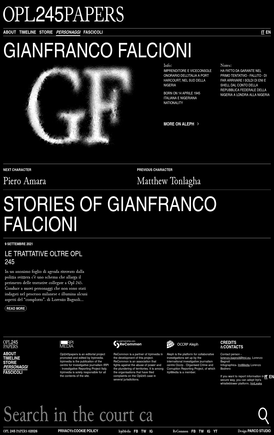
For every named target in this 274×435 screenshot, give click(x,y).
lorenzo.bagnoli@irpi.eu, (235, 358)
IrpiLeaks (256, 383)
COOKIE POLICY (86, 430)
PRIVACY (64, 430)
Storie (46, 32)
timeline (27, 32)
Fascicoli (93, 32)
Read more (16, 308)
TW (143, 431)
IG (151, 431)
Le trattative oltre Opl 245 (43, 257)
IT (262, 32)
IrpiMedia (244, 365)
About (9, 32)
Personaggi (68, 32)
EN (268, 32)
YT (215, 431)
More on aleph (179, 124)
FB (136, 431)
